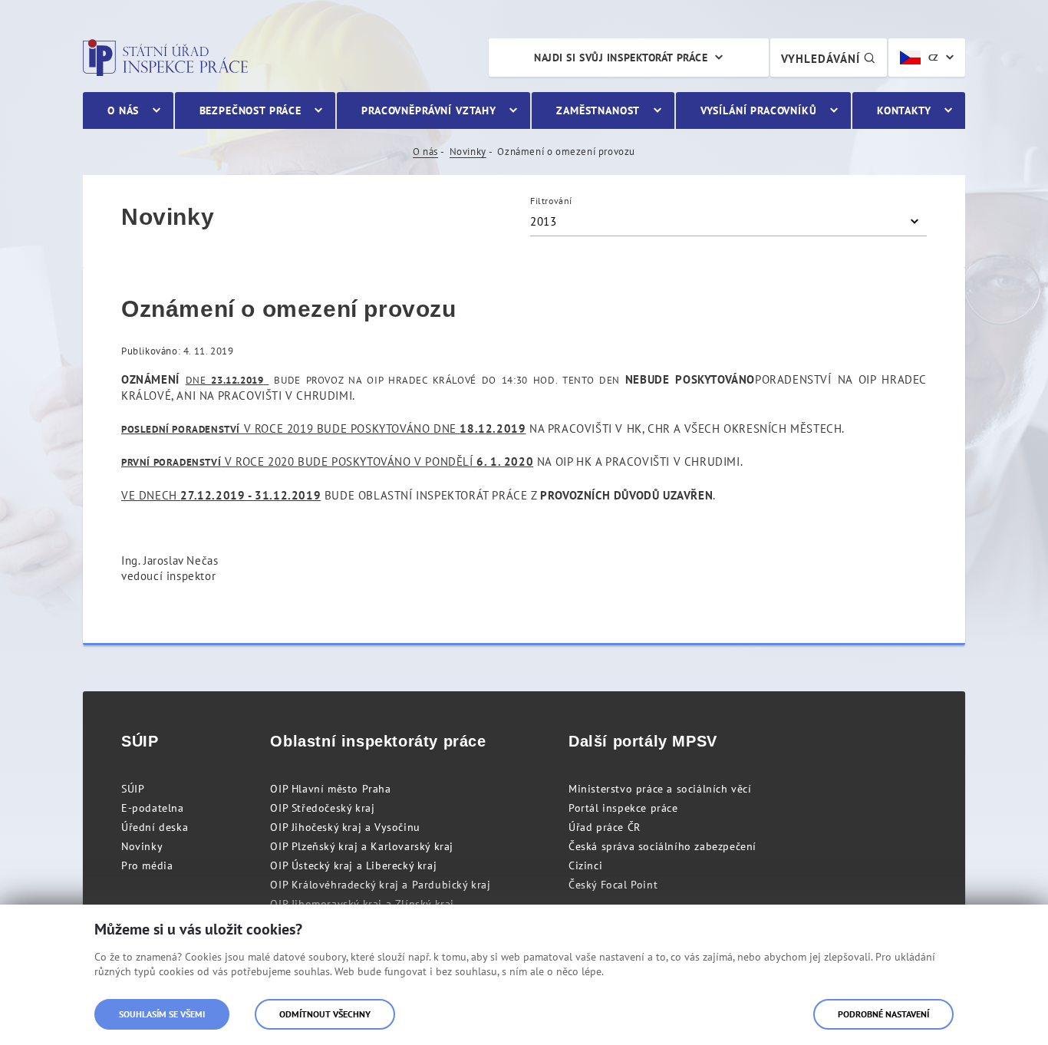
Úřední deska (154, 827)
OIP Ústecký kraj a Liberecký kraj (353, 865)
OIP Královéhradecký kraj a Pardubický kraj (380, 885)
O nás (425, 151)
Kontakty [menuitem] (904, 110)
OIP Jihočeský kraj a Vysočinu (345, 827)
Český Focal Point (612, 885)
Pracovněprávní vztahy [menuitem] (428, 110)
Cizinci (585, 865)
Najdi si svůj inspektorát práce (620, 57)
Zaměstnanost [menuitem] (598, 110)
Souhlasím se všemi (162, 1014)
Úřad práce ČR (604, 827)
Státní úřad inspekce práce (165, 57)
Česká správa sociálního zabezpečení (662, 846)
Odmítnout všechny (325, 1014)
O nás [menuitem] (123, 110)
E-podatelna (152, 808)
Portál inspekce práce (623, 808)
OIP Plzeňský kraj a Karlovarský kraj (361, 846)
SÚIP (132, 789)
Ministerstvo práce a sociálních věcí (660, 789)
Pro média (147, 865)
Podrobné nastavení (883, 1014)
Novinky (468, 151)
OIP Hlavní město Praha (330, 789)
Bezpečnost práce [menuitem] (250, 110)
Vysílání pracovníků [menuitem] (758, 110)
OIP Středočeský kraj (322, 808)
